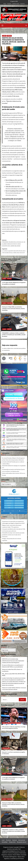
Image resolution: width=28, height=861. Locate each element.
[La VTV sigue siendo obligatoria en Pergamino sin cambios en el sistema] (14, 272)
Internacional (21, 840)
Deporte (4, 723)
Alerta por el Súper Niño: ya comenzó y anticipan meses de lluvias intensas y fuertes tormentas (13, 308)
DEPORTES (5, 453)
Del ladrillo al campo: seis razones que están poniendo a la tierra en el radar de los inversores (13, 534)
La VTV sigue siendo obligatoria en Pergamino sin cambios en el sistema (14, 283)
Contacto (9, 3)
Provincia (9, 278)
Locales (4, 35)
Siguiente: (13, 251)
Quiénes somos (15, 3)
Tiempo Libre (12, 842)
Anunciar (22, 3)
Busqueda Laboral (21, 842)
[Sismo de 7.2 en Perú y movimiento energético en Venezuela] (14, 741)
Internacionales (11, 723)
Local (3, 840)
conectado (16, 348)
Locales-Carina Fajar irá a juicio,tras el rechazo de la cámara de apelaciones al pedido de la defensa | (13, 679)
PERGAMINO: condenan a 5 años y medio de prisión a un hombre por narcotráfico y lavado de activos (13, 334)
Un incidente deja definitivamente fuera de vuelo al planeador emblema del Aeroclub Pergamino (13, 660)
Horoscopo (25, 450)
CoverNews (13, 858)
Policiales (9, 35)
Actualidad (4, 842)
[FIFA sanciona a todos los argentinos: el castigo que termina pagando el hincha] (14, 716)
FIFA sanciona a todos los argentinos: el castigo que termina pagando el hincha (13, 727)
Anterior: (13, 243)
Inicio (4, 3)
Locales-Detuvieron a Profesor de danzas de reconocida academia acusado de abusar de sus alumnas (13, 683)
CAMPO (4, 517)
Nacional (14, 840)
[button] (2, 25)
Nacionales (9, 303)
